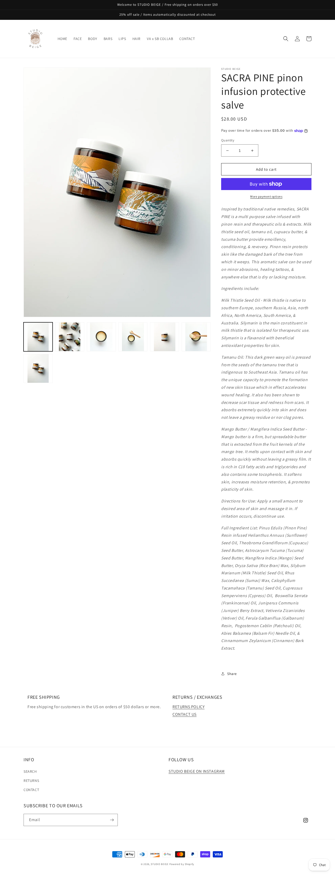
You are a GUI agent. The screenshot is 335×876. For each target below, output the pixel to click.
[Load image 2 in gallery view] (69, 336)
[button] (286, 38)
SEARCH (30, 771)
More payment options (266, 196)
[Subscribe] (112, 820)
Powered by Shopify (181, 864)
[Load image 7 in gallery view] (38, 368)
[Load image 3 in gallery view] (101, 336)
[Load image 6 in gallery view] (196, 336)
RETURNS (31, 780)
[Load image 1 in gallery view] (38, 336)
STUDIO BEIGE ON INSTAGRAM (197, 771)
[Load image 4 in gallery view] (133, 336)
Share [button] (232, 673)
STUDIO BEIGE (159, 864)
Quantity (227, 140)
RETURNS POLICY (188, 706)
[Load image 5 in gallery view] (164, 336)
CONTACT (31, 789)
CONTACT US (184, 714)
